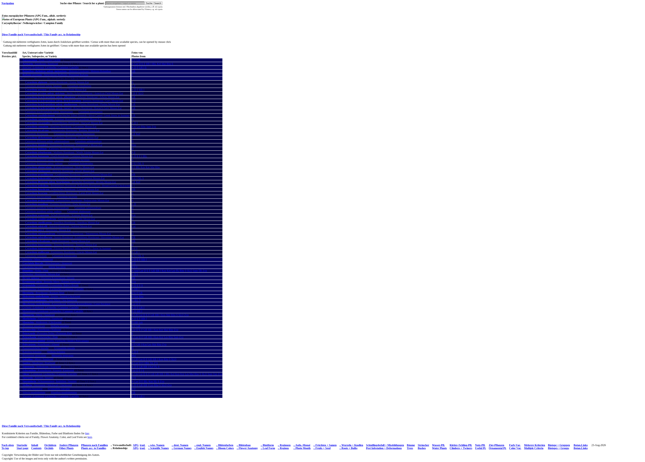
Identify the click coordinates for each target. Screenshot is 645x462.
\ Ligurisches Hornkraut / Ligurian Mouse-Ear (62, 189)
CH (133, 93)
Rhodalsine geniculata (34, 355)
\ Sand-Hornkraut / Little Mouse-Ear (60, 218)
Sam (148, 126)
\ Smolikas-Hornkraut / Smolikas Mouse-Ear (62, 222)
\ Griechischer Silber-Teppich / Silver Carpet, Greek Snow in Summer (77, 115)
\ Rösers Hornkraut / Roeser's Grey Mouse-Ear (73, 108)
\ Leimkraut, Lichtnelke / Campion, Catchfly (50, 374)
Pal (133, 340)
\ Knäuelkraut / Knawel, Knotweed (48, 370)
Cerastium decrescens (36, 133)
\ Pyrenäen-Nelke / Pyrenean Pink (47, 333)
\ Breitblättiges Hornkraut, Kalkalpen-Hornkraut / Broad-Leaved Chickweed (77, 185)
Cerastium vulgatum (36, 255)
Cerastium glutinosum (79, 211)
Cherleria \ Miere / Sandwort (38, 259)
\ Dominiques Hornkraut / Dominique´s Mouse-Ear (63, 145)
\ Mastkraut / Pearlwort (39, 362)
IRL (154, 63)
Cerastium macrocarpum (38, 196)
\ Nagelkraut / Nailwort (42, 329)
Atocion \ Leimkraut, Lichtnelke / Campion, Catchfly (50, 67)
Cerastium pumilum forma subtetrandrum (47, 207)
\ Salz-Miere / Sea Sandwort (50, 300)
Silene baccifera (57, 266)
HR (148, 63)
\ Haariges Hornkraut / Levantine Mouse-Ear (60, 126)
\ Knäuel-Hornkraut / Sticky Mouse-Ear (59, 167)
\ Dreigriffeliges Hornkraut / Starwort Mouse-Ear (64, 122)
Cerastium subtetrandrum (88, 141)
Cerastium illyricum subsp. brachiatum (74, 133)
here (90, 437)
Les (138, 126)
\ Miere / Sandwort (39, 314)
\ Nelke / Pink (35, 270)
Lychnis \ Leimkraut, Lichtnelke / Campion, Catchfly (51, 307)
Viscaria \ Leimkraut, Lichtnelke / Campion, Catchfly (51, 396)
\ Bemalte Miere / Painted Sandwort (51, 281)
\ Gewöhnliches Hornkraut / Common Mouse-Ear (65, 178)
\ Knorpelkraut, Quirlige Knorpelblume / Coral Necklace (66, 303)
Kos (134, 126)
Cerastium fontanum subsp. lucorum (44, 159)
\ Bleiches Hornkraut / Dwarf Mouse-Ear (59, 170)
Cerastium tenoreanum (90, 111)
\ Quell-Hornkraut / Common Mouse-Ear (59, 156)
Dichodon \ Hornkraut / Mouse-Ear (41, 274)
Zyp (154, 126)
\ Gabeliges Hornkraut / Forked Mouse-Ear (61, 137)
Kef (159, 63)
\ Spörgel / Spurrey (38, 377)
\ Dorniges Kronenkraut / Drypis (48, 277)
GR (138, 60)
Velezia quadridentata (34, 392)
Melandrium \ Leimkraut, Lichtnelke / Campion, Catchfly (53, 311)
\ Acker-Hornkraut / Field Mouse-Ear (56, 89)
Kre (148, 167)
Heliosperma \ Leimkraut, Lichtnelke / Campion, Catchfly (53, 289)
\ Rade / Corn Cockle (41, 60)
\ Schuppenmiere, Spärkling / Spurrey (49, 381)
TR (200, 270)
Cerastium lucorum (79, 159)
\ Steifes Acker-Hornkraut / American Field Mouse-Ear (74, 93)
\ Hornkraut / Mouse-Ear (48, 229)
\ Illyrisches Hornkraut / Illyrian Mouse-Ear (70, 181)
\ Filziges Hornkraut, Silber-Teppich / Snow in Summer (68, 248)
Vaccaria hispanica (32, 388)
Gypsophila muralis (64, 348)
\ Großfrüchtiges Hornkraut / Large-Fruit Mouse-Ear (64, 193)
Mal (164, 63)
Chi (136, 374)
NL (140, 163)
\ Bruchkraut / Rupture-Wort (43, 292)
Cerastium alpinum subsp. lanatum (43, 85)
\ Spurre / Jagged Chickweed (51, 296)
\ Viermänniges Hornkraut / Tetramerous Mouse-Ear (68, 233)
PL (177, 270)
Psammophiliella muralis (35, 348)
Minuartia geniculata (62, 355)
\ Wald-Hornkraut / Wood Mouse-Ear (57, 241)
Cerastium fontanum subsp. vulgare (44, 163)
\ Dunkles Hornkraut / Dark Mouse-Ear (57, 204)
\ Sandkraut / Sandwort (40, 63)
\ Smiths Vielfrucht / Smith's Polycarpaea (56, 340)
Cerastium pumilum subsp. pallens (43, 211)
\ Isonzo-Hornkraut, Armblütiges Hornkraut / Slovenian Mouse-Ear (74, 237)
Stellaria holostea (56, 351)
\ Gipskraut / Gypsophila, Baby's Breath (50, 285)
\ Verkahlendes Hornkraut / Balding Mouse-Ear (62, 130)
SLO (140, 93)
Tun (215, 374)
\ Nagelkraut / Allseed (41, 344)
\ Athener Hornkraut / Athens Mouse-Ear (72, 97)
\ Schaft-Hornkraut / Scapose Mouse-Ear (59, 215)
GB (152, 374)
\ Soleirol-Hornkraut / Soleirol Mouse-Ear (58, 226)
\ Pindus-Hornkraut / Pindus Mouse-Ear (72, 104)
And (136, 270)
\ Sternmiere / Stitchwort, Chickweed (47, 385)
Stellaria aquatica (60, 326)
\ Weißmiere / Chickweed (42, 322)
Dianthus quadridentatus (64, 392)
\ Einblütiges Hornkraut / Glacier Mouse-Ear (61, 252)
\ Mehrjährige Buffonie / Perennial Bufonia (55, 74)
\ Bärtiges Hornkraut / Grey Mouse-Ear (74, 100)
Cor (136, 63)
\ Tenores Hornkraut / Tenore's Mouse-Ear (61, 244)
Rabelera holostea (32, 351)
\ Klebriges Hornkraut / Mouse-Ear (54, 148)
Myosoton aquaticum (34, 326)
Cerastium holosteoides (81, 163)
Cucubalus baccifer (33, 266)
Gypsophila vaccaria (59, 388)
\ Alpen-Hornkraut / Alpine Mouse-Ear (57, 82)
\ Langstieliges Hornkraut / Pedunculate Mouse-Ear (67, 200)
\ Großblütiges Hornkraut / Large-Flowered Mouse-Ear (68, 174)
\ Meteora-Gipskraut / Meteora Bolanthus (67, 71)
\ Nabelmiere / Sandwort (42, 318)
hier (87, 433)
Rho (168, 63)
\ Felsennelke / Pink (40, 337)
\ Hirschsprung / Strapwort (47, 263)
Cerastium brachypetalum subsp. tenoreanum (49, 111)
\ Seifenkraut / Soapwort (42, 366)
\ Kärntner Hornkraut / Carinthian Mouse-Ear (63, 119)
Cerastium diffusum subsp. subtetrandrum (47, 141)
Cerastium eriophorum (79, 85)
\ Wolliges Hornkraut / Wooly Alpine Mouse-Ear (64, 152)
